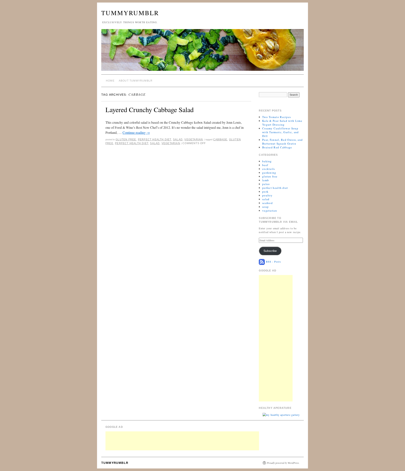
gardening (269, 172)
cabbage (220, 139)
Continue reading (136, 132)
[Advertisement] (276, 338)
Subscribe (270, 250)
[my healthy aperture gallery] (281, 414)
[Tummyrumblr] (202, 51)
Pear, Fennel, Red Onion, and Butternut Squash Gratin (282, 141)
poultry (267, 195)
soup (265, 207)
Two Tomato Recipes (276, 117)
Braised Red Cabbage (277, 147)
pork (265, 191)
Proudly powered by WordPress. (283, 462)
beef (265, 165)
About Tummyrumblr (136, 80)
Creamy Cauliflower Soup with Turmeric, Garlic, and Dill (280, 132)
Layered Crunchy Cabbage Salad (149, 109)
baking (267, 161)
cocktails (268, 169)
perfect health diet (154, 139)
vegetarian (193, 139)
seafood (267, 203)
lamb (265, 180)
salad (178, 139)
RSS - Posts (273, 261)
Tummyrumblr (130, 12)
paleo (266, 184)
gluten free (126, 139)
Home (110, 80)
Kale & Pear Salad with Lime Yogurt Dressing (282, 122)
